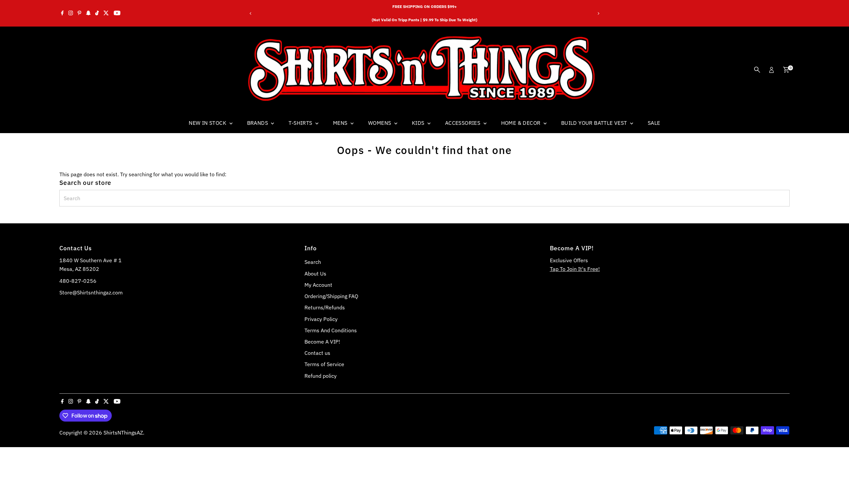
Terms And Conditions (330, 330)
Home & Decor (521, 123)
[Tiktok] (97, 13)
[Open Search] (757, 70)
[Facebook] (62, 13)
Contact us (317, 353)
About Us (315, 273)
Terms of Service (324, 364)
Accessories (463, 123)
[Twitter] (106, 13)
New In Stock (208, 123)
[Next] (598, 13)
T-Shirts (301, 123)
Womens (380, 123)
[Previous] (250, 13)
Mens (341, 123)
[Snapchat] (88, 13)
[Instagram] (71, 13)
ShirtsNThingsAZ (123, 432)
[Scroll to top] (835, 459)
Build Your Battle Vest (594, 123)
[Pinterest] (79, 13)
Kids (419, 123)
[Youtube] (117, 13)
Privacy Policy (321, 319)
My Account (318, 284)
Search (312, 262)
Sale (654, 123)
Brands (258, 123)
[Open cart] (786, 70)
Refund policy (320, 375)
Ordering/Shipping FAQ (331, 296)
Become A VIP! (322, 341)
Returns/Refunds (324, 307)
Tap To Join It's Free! (575, 269)
